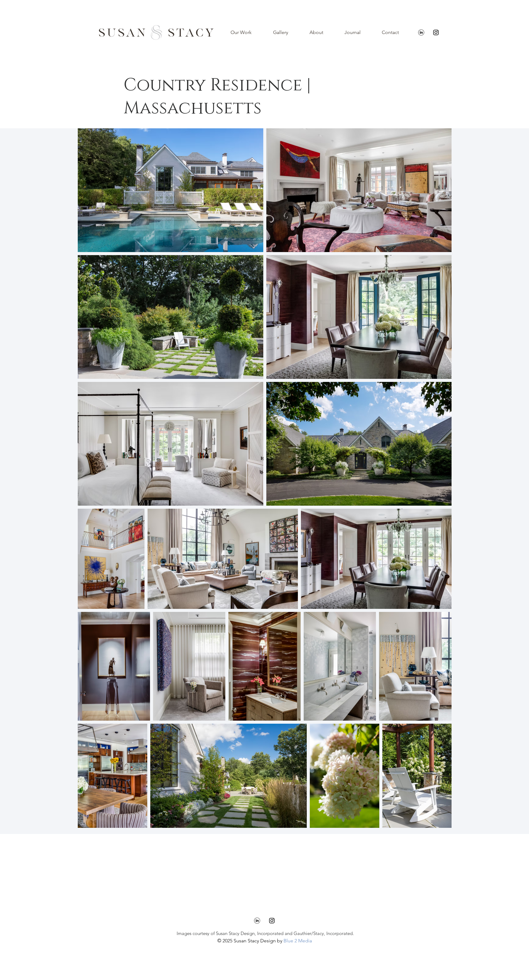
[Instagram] (436, 32)
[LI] (421, 32)
